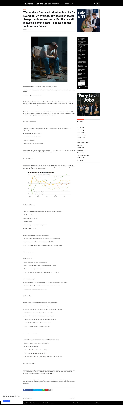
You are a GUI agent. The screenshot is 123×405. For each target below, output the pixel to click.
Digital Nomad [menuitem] (69, 3)
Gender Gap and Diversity (84, 142)
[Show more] (52, 390)
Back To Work (80, 127)
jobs (86, 86)
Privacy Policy (96, 403)
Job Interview (80, 147)
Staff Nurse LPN (81, 74)
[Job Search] (83, 87)
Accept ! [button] (6, 401)
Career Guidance (81, 135)
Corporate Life (81, 137)
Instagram (87, 403)
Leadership (80, 150)
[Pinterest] (46, 390)
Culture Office (81, 140)
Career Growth (80, 132)
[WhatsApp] (43, 390)
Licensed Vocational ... (82, 50)
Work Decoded (80, 160)
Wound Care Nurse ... (82, 64)
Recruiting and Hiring (83, 155)
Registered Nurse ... (82, 41)
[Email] (49, 390)
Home (24, 1)
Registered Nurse (81, 69)
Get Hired (79, 145)
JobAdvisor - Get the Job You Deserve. (41, 4)
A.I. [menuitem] (62, 3)
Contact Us (35, 1)
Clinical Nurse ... (81, 60)
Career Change (80, 130)
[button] (94, 4)
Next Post (71, 398)
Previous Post (28, 398)
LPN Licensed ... (81, 45)
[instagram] (99, 1)
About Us (29, 1)
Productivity (80, 152)
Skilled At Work (81, 158)
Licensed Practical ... (82, 54)
